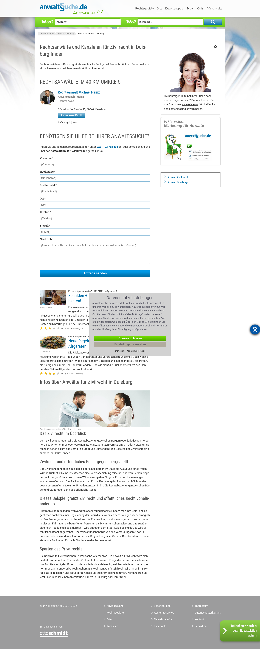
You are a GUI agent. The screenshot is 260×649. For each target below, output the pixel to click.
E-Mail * (45, 225)
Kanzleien (112, 626)
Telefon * (45, 212)
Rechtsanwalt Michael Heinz (79, 92)
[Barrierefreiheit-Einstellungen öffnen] (255, 329)
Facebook (160, 626)
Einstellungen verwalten (130, 344)
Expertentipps (174, 8)
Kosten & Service (164, 612)
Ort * (43, 198)
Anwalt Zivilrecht (177, 177)
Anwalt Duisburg (65, 33)
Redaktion (201, 626)
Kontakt (199, 619)
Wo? (131, 22)
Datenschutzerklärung (204, 612)
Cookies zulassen (130, 338)
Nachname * (47, 171)
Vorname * (46, 158)
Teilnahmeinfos (163, 619)
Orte (159, 8)
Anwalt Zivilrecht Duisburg (90, 33)
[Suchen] (213, 22)
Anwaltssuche (47, 33)
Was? (47, 22)
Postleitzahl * (48, 185)
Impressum (201, 605)
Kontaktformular (190, 104)
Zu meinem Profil (71, 115)
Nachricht (46, 239)
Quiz (200, 8)
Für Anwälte (214, 8)
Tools (190, 8)
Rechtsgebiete (144, 8)
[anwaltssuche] (72, 14)
